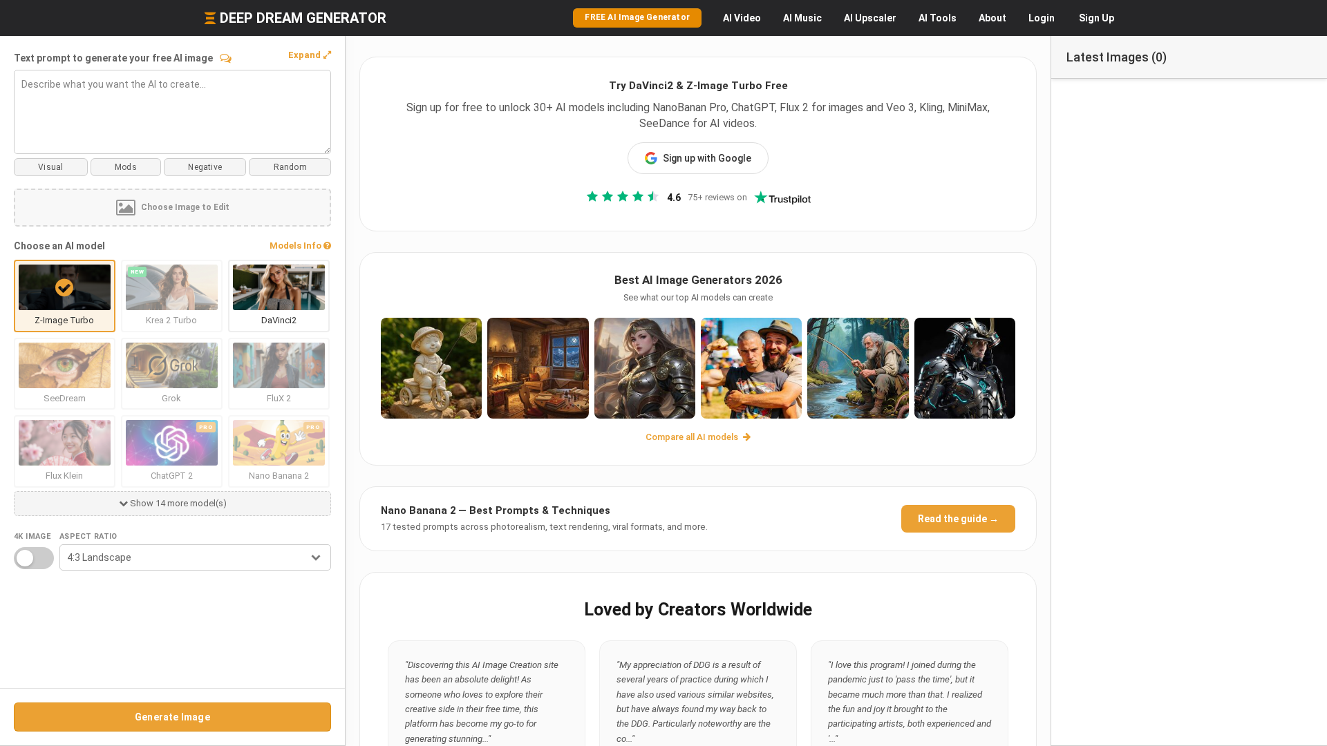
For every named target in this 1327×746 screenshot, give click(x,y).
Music (802, 17)
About (992, 17)
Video (742, 17)
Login (1041, 17)
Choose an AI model (59, 245)
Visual (50, 167)
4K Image (32, 536)
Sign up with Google (707, 158)
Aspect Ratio (88, 536)
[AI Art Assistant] (226, 58)
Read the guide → (958, 518)
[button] (309, 55)
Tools (938, 17)
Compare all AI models (693, 437)
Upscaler (870, 17)
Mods (126, 167)
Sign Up (1096, 17)
